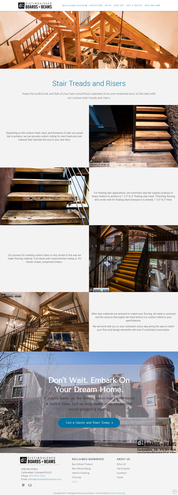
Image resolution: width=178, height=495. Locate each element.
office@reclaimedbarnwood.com (44, 479)
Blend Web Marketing (116, 493)
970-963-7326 (37, 475)
